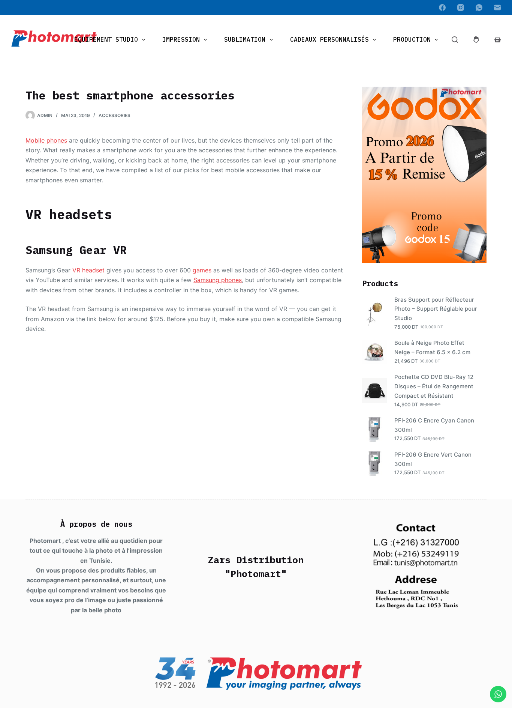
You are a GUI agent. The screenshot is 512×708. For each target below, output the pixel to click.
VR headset (88, 270)
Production (412, 39)
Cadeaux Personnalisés (329, 39)
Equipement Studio (106, 39)
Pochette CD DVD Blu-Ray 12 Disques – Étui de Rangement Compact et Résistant (433, 386)
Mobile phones (46, 140)
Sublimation (244, 39)
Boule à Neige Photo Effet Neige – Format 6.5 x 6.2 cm (432, 347)
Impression (181, 39)
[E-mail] (497, 7)
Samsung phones (217, 280)
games (202, 270)
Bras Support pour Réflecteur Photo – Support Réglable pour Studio (435, 309)
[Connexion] (476, 39)
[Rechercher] (455, 39)
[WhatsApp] (479, 7)
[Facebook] (442, 7)
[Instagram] (460, 7)
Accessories (114, 115)
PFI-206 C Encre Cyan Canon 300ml (434, 425)
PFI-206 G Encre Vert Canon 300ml (433, 459)
